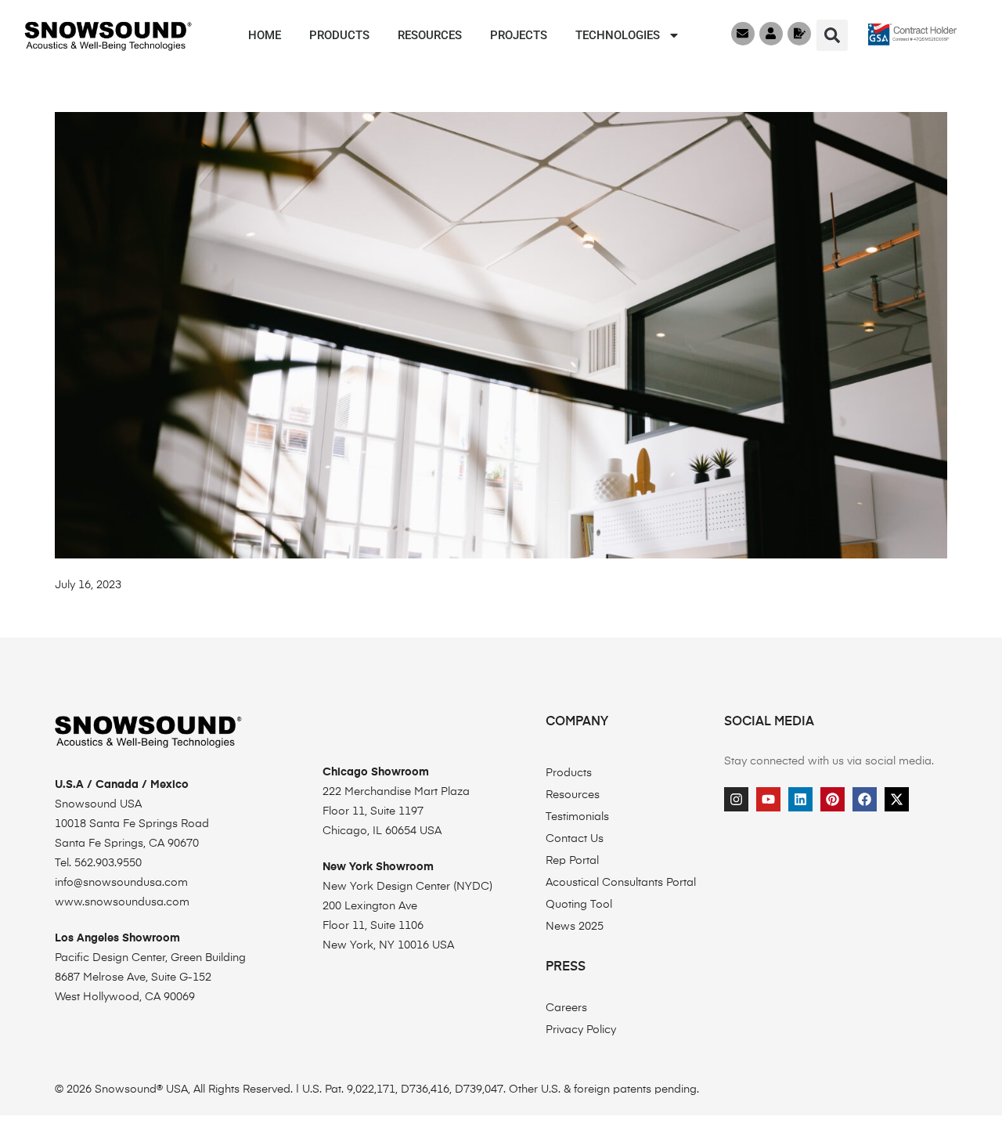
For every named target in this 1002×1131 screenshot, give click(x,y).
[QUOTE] (799, 33)
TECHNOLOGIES (617, 35)
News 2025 (575, 926)
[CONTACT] (743, 33)
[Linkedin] (800, 799)
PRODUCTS (339, 35)
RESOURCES (430, 35)
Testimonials (577, 816)
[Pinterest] (832, 799)
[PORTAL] (771, 33)
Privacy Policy (581, 1029)
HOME (264, 35)
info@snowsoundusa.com (121, 882)
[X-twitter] (897, 799)
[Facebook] (864, 799)
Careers (566, 1008)
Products (569, 773)
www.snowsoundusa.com (122, 902)
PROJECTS (518, 35)
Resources (573, 795)
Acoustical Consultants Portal (621, 882)
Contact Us (575, 838)
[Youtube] (768, 799)
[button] (832, 35)
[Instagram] (736, 799)
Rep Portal (572, 860)
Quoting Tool (579, 904)
